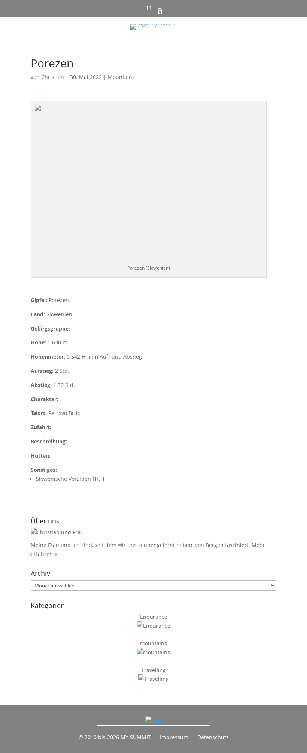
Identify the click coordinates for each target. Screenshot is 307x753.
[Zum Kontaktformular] (153, 720)
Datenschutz (213, 737)
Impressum (174, 737)
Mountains (121, 76)
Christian (52, 76)
